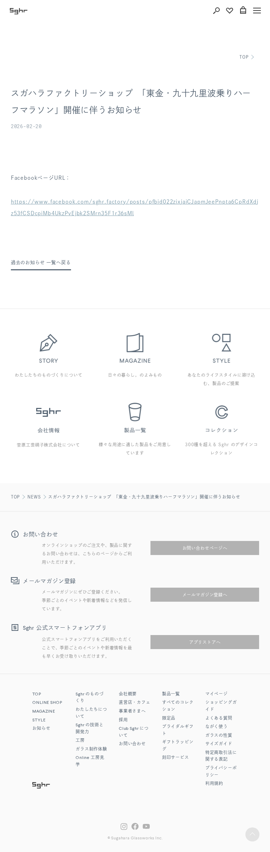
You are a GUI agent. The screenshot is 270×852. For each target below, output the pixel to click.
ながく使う (216, 727)
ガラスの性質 (218, 736)
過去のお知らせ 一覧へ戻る (41, 262)
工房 (80, 741)
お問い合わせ (132, 744)
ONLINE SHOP (47, 703)
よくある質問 (218, 718)
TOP (244, 57)
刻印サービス (175, 758)
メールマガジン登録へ (204, 595)
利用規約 (214, 784)
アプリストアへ (205, 642)
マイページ (216, 694)
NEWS (34, 497)
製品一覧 (171, 694)
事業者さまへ (132, 711)
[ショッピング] (243, 10)
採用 (123, 720)
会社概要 (128, 694)
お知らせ (41, 729)
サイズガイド (218, 744)
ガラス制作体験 (91, 749)
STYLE (38, 720)
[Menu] (257, 10)
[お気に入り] (229, 10)
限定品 (169, 718)
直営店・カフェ (134, 703)
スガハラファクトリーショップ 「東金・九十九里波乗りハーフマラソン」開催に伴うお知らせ (144, 497)
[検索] (216, 10)
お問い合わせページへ (204, 548)
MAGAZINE (43, 711)
